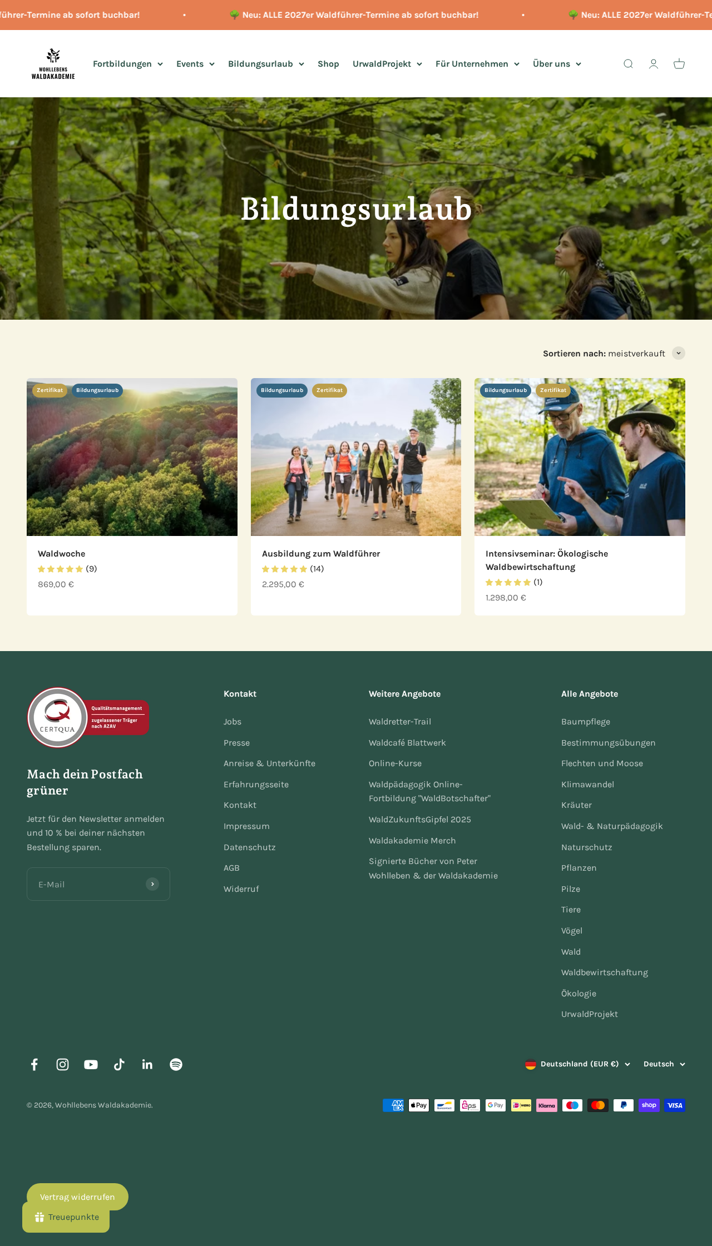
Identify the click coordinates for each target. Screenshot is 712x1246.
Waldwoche (61, 553)
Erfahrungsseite (256, 784)
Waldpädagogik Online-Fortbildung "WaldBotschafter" (430, 791)
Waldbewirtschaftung (604, 972)
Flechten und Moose (602, 763)
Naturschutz (586, 847)
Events (190, 63)
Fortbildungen (122, 63)
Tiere (571, 909)
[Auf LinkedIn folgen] (147, 1064)
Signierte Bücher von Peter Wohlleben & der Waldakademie (433, 868)
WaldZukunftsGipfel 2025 (420, 819)
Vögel (571, 930)
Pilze (570, 888)
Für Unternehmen (472, 63)
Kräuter (576, 805)
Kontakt (240, 805)
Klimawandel (587, 784)
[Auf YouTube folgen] (90, 1064)
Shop (328, 63)
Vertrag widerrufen (77, 1197)
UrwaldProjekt (382, 63)
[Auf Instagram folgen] (62, 1064)
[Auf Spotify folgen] (176, 1064)
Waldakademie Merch (412, 840)
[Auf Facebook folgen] (34, 1064)
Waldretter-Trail (400, 721)
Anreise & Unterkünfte (269, 763)
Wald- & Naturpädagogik (612, 826)
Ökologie (578, 993)
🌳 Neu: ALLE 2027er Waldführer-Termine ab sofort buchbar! (339, 14)
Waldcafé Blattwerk (407, 742)
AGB (232, 867)
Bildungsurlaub (260, 63)
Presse (237, 742)
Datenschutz (250, 847)
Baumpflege (585, 721)
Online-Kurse (395, 763)
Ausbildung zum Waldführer (321, 553)
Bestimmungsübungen (608, 742)
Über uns (551, 63)
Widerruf (241, 888)
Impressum (247, 826)
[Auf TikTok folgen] (119, 1064)
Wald (571, 951)
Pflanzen (579, 867)
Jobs (232, 721)
